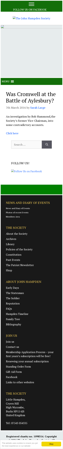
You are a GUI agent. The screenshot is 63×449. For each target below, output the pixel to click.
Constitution (13, 254)
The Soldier (13, 298)
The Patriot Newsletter (20, 265)
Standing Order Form (18, 366)
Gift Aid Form (14, 371)
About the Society (16, 233)
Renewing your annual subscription (27, 361)
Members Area (13, 216)
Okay (51, 444)
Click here (12, 133)
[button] (5, 81)
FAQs (9, 308)
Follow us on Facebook (30, 9)
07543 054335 (19, 423)
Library (10, 244)
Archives (11, 239)
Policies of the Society (19, 249)
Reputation (13, 303)
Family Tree (13, 319)
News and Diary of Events (18, 208)
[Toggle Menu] (31, 4)
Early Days (12, 287)
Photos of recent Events (17, 212)
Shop (9, 270)
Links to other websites (20, 382)
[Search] (47, 145)
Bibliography (13, 324)
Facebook (11, 377)
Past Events (13, 260)
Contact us (12, 347)
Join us (10, 341)
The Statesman (15, 293)
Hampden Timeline (17, 314)
